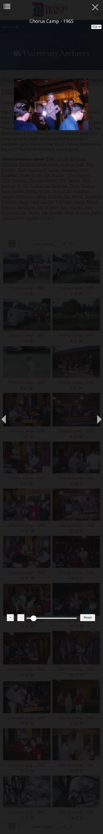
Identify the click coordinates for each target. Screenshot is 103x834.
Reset (88, 617)
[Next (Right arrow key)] (94, 417)
